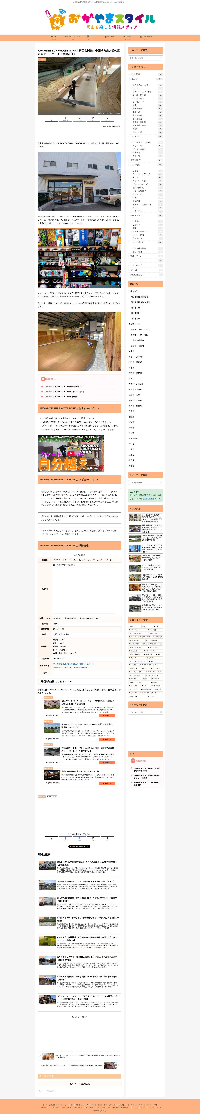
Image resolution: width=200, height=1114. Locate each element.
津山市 (131, 351)
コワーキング (143, 1105)
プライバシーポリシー (102, 1107)
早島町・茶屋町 (137, 340)
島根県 (131, 466)
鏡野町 (131, 379)
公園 (105, 1105)
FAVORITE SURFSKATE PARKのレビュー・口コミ (64, 392)
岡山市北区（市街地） (140, 297)
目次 (48, 379)
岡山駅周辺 (133, 291)
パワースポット (66, 1107)
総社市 (131, 417)
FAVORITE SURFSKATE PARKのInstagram (71, 667)
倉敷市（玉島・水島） (140, 335)
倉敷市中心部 (52, 796)
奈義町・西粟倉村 (136, 384)
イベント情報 (69, 1105)
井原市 (131, 433)
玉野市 (131, 411)
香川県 (131, 444)
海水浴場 (56, 1107)
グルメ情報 (112, 1105)
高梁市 (131, 368)
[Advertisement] (79, 133)
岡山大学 (143, 1107)
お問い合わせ (148, 499)
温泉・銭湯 (85, 1105)
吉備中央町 (133, 438)
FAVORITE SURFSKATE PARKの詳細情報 (61, 397)
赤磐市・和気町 (135, 389)
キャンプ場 (153, 1105)
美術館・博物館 (97, 1105)
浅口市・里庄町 (135, 362)
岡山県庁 (135, 1107)
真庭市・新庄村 (135, 373)
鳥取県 (131, 460)
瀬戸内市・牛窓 (135, 400)
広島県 (131, 455)
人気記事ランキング (55, 1105)
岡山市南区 (135, 319)
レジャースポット (45, 1107)
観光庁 (159, 1107)
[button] (93, 119)
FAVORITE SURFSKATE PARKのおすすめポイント (64, 387)
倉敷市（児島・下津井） (141, 330)
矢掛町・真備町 (137, 346)
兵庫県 (131, 449)
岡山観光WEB (125, 1107)
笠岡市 (131, 422)
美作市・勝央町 (135, 406)
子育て (78, 1105)
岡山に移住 (115, 1107)
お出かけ (42, 796)
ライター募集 (77, 1107)
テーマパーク (132, 1105)
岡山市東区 (135, 313)
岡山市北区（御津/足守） (141, 302)
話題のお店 (122, 1105)
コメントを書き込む (79, 1083)
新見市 (131, 428)
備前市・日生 (134, 395)
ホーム (45, 1105)
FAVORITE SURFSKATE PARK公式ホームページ (73, 664)
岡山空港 (151, 1107)
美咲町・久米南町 (136, 357)
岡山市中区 (135, 308)
